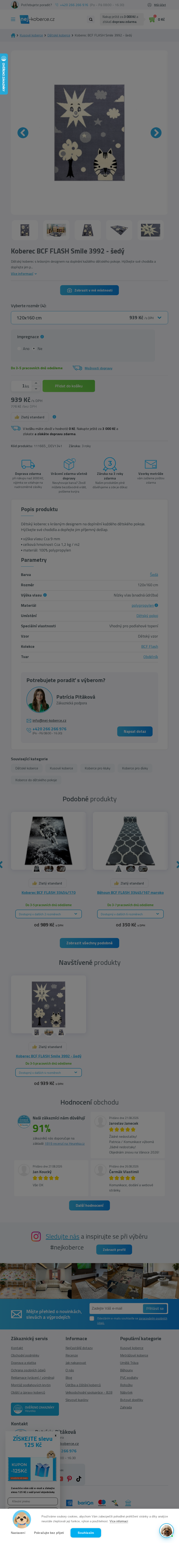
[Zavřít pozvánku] (168, 1475)
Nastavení (18, 1532)
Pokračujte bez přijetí (49, 1532)
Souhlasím (86, 1532)
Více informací (119, 1521)
